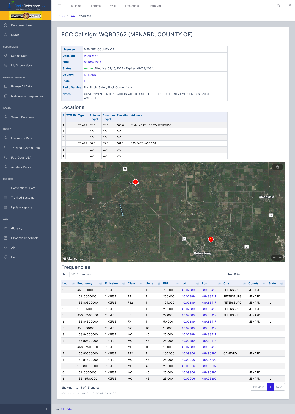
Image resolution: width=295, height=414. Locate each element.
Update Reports (21, 207)
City (226, 283)
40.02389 (188, 290)
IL (85, 81)
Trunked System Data (25, 148)
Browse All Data (21, 86)
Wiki (113, 5)
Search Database (22, 117)
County (253, 283)
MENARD (90, 74)
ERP (166, 283)
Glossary (16, 228)
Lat (184, 283)
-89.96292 (209, 353)
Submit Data (19, 55)
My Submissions (21, 65)
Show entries (76, 274)
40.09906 (188, 353)
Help (14, 257)
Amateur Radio (21, 167)
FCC (72, 15)
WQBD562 (91, 55)
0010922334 (92, 62)
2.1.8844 (66, 409)
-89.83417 (209, 290)
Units (149, 283)
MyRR (15, 35)
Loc (64, 283)
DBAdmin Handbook (24, 238)
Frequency (84, 283)
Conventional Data (23, 188)
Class (132, 283)
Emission (111, 283)
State (272, 283)
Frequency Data (21, 138)
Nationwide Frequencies (27, 96)
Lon (204, 283)
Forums (96, 5)
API (13, 247)
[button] (278, 5)
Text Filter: (234, 274)
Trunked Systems (22, 197)
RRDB (61, 15)
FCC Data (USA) (21, 157)
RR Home (75, 5)
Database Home (21, 25)
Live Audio (132, 5)
